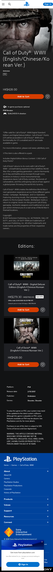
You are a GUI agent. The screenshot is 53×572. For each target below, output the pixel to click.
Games (14, 465)
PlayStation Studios (11, 482)
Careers (7, 478)
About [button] (7, 471)
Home (6, 465)
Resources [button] (9, 516)
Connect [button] (8, 522)
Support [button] (8, 510)
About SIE (7, 475)
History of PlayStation (12, 492)
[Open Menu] (3, 4)
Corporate (8, 489)
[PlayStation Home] (26, 4)
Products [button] (8, 499)
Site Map (45, 560)
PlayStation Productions (13, 485)
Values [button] (7, 505)
